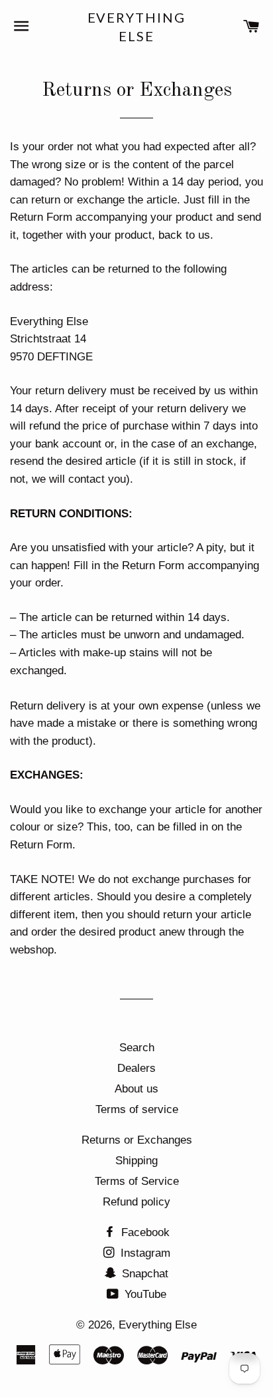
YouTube (143, 1294)
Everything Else (136, 26)
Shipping (136, 1160)
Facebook (144, 1232)
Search (136, 1047)
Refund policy (136, 1202)
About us (136, 1088)
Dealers (136, 1068)
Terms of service (136, 1109)
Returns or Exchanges (137, 1140)
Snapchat (143, 1273)
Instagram (143, 1253)
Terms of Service (137, 1181)
